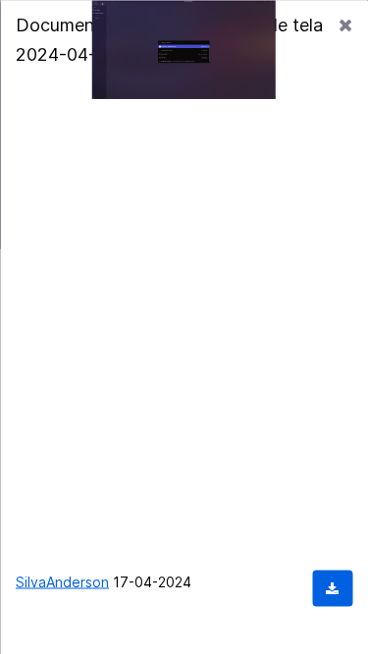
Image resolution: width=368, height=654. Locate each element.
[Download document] (332, 588)
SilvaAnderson (62, 581)
